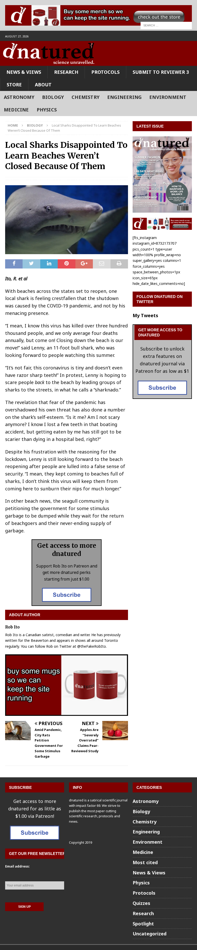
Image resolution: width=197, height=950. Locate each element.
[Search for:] (166, 25)
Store (14, 84)
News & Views (23, 72)
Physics (47, 110)
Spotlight (143, 924)
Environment (167, 97)
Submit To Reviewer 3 (161, 72)
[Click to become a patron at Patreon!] (66, 602)
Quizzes (141, 903)
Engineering (124, 97)
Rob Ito (12, 627)
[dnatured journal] (49, 62)
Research (66, 72)
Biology (53, 97)
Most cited (145, 862)
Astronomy (19, 97)
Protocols (105, 72)
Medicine (16, 110)
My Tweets (145, 315)
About (43, 84)
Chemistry (86, 97)
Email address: (17, 866)
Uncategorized (149, 934)
